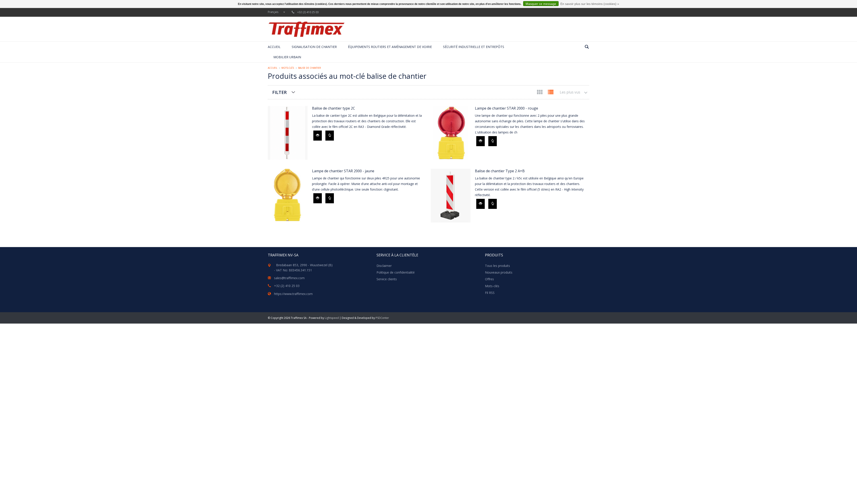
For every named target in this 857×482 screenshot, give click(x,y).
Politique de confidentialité (395, 272)
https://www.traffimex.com (293, 294)
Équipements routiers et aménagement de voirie (390, 47)
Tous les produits (497, 266)
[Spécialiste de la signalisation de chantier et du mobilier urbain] (306, 29)
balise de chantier (309, 67)
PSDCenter (382, 318)
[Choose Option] (329, 136)
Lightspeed (332, 318)
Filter (279, 92)
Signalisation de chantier (314, 47)
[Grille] (540, 93)
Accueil (274, 47)
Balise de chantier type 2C (333, 108)
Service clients (386, 279)
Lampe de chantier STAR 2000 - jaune (343, 171)
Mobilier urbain (287, 57)
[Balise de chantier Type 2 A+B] (450, 195)
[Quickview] (317, 136)
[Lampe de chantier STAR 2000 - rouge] (450, 133)
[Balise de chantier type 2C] (288, 133)
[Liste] (550, 93)
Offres (489, 279)
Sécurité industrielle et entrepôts (473, 47)
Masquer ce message (541, 4)
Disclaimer (384, 266)
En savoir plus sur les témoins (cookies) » (589, 4)
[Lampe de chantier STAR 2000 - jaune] (288, 195)
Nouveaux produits (498, 272)
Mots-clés (287, 67)
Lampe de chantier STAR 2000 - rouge (506, 108)
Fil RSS (490, 293)
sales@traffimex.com (289, 278)
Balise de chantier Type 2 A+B (500, 171)
